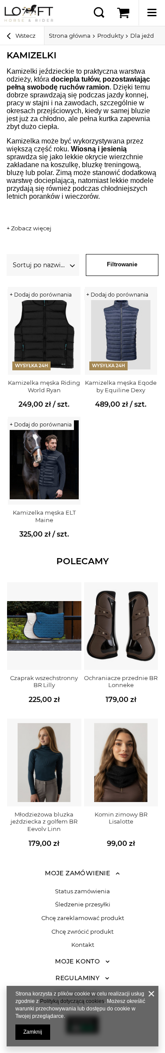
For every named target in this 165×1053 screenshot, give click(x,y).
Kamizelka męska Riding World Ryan (44, 386)
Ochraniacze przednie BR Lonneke (121, 681)
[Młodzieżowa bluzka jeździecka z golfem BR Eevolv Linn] (44, 762)
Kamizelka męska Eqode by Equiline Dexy (121, 386)
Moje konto (77, 961)
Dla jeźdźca (147, 35)
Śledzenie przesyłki (82, 904)
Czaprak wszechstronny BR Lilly (44, 681)
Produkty (110, 35)
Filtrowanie (122, 264)
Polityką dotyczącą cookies (72, 1001)
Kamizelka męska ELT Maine (44, 516)
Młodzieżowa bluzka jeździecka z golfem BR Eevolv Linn (44, 822)
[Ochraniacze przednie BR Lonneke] (121, 626)
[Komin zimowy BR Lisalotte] (121, 762)
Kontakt (82, 945)
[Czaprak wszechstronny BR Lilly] (44, 626)
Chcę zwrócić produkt (82, 931)
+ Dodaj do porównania (41, 294)
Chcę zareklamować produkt (82, 918)
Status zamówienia (82, 891)
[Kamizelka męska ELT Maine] (44, 461)
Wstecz (25, 35)
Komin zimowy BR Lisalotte (121, 818)
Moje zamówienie (77, 873)
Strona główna (70, 35)
